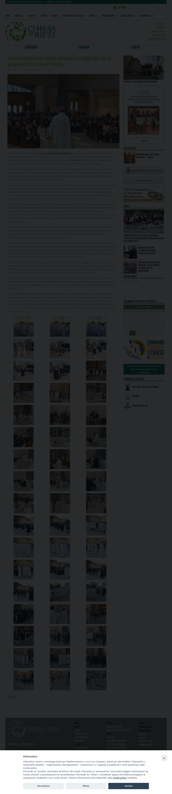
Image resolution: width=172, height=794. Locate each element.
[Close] (164, 758)
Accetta (128, 786)
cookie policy (119, 777)
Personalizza (43, 786)
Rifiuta (86, 786)
